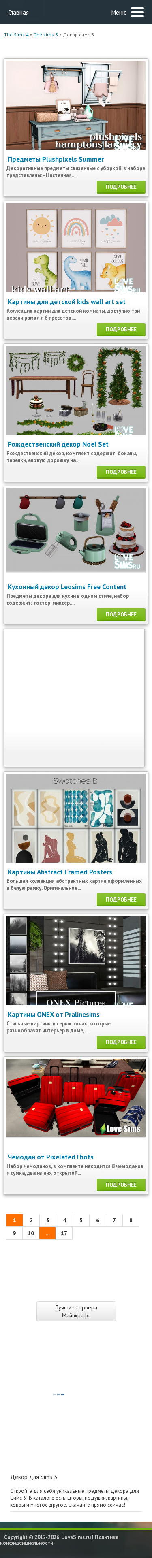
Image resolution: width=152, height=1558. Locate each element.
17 (64, 1233)
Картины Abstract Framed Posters (60, 871)
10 (31, 1233)
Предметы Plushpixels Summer (56, 159)
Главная (18, 12)
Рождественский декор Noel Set (58, 444)
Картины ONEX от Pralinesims (54, 1014)
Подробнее (121, 186)
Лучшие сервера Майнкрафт (76, 1311)
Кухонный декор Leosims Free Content (67, 586)
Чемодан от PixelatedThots (51, 1157)
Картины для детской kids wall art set (67, 301)
